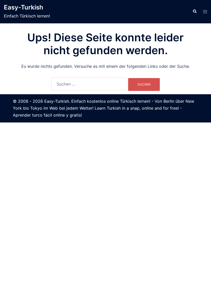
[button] (194, 12)
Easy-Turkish (23, 7)
